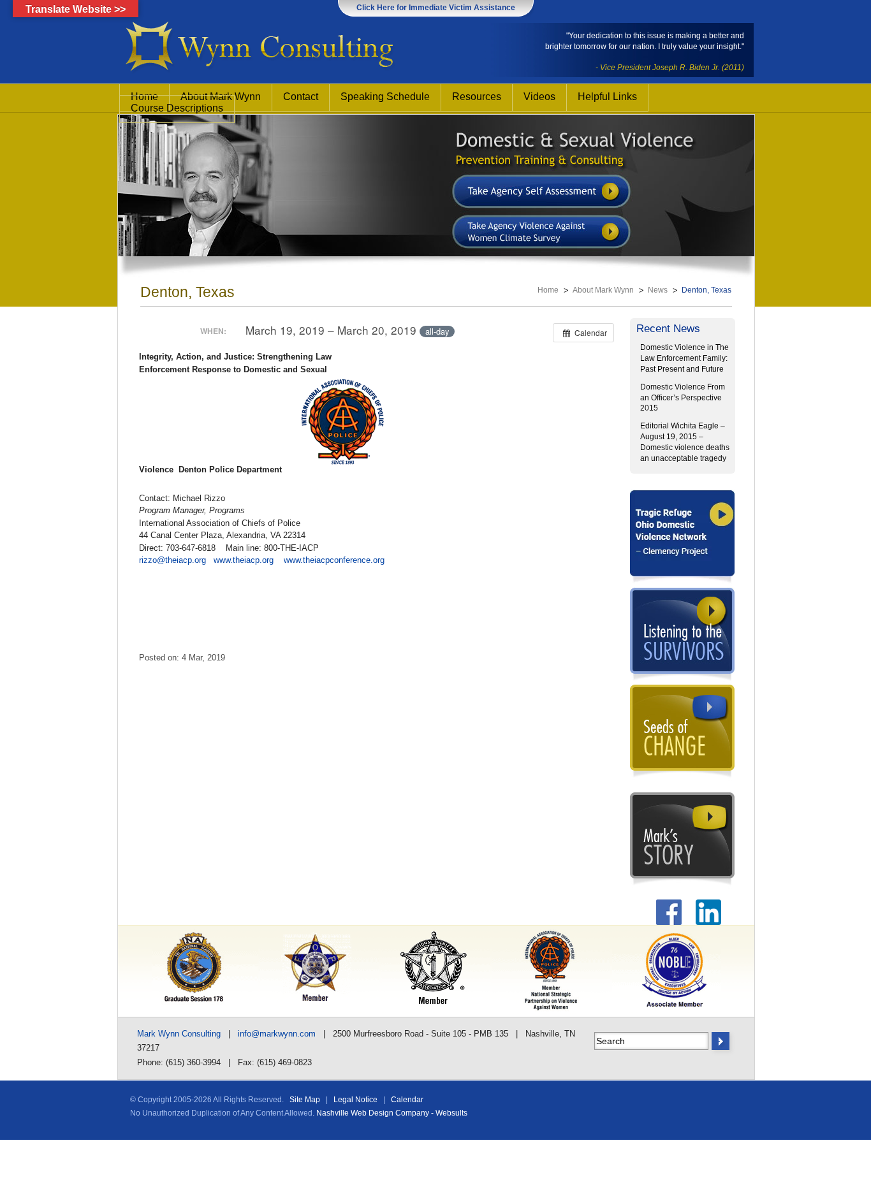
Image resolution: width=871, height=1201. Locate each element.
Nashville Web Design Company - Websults (391, 1113)
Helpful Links (607, 96)
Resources (476, 96)
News (658, 290)
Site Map (304, 1099)
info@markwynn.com (277, 1033)
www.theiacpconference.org (334, 560)
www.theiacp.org (244, 560)
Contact (300, 96)
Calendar (407, 1099)
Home (548, 290)
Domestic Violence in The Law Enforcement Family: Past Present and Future (684, 358)
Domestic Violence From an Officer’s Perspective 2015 (682, 397)
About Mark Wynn (603, 290)
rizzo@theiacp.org (172, 560)
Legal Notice (355, 1099)
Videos (539, 96)
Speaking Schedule (385, 96)
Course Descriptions (177, 108)
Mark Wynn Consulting (179, 1033)
